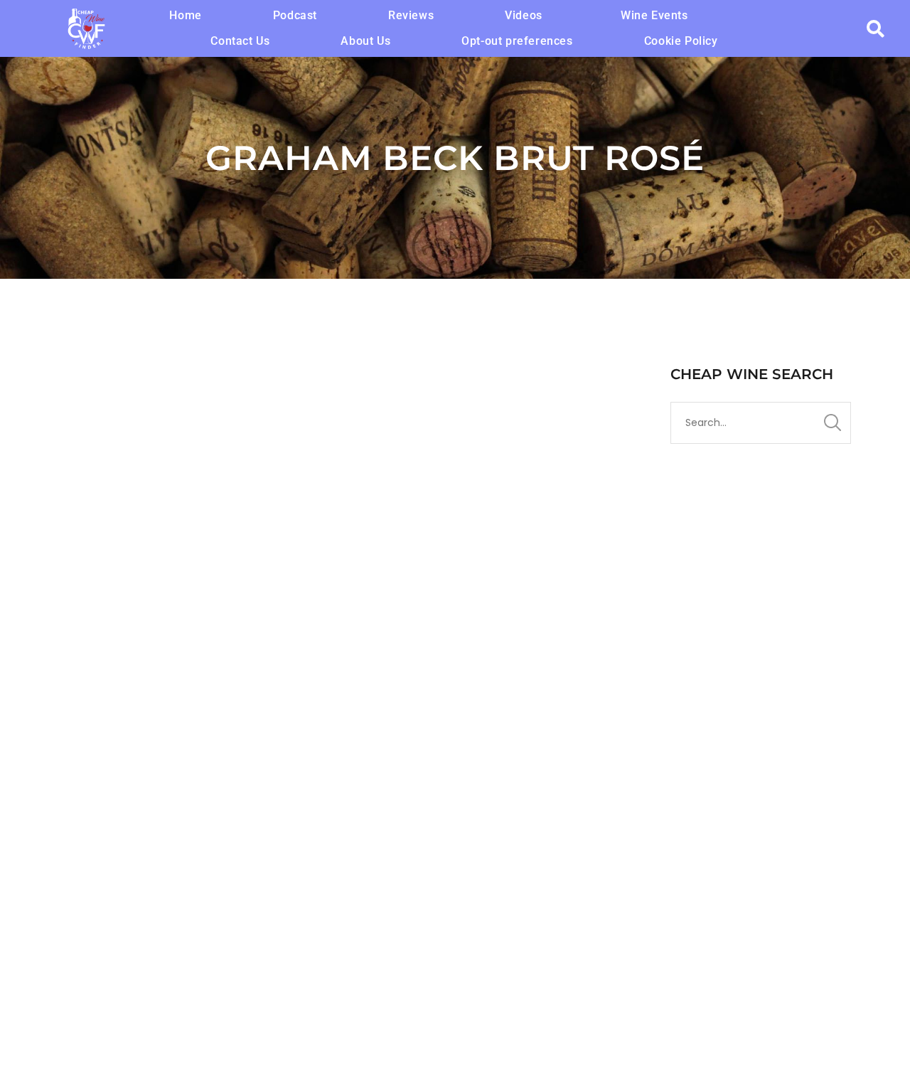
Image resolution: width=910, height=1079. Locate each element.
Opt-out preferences (516, 41)
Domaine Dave (186, 748)
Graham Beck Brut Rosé (163, 722)
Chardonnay (387, 748)
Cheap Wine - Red (547, 748)
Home (185, 15)
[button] (527, 15)
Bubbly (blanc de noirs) (298, 748)
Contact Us (239, 41)
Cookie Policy (681, 41)
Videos (523, 15)
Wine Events (654, 15)
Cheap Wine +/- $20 (462, 748)
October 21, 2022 (93, 748)
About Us (365, 41)
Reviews (411, 15)
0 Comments (160, 761)
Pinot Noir (83, 761)
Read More (86, 894)
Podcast (295, 15)
